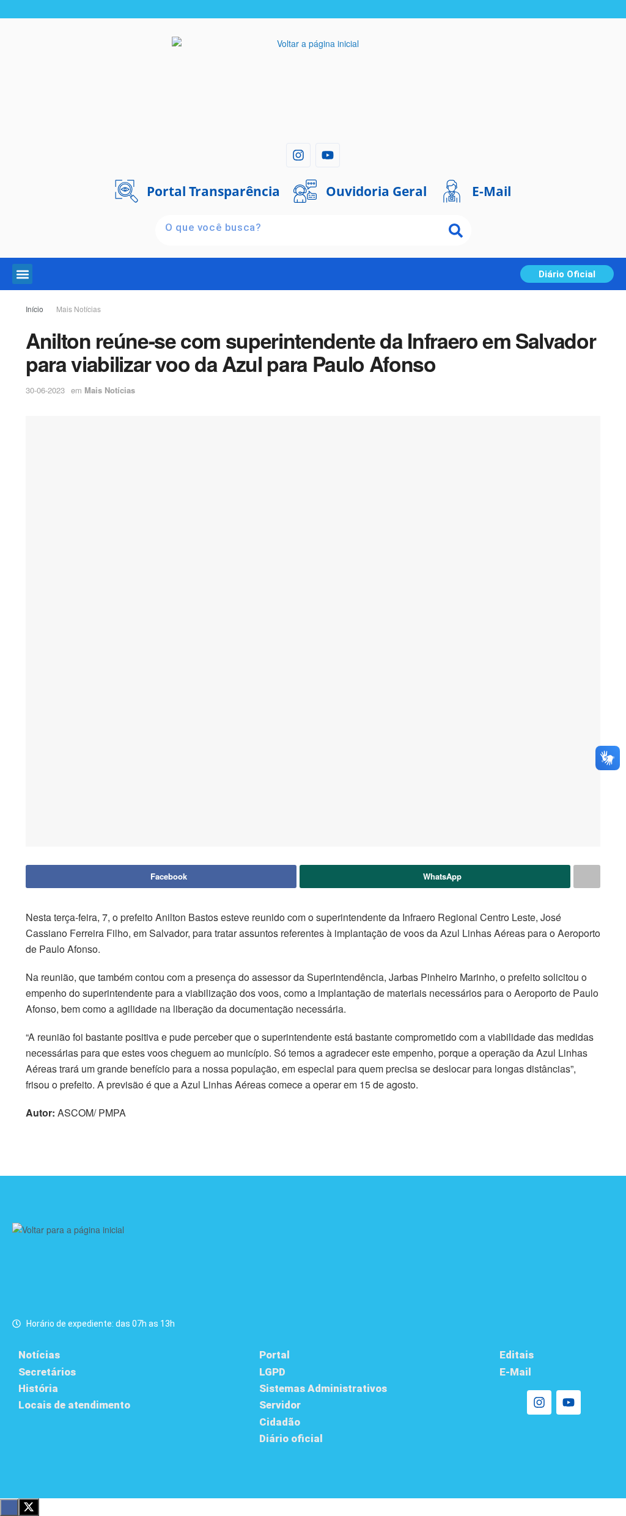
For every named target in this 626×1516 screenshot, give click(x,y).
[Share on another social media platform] (586, 876)
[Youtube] (327, 155)
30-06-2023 (45, 390)
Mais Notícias (78, 309)
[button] (22, 274)
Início (34, 309)
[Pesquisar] (456, 230)
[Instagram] (298, 155)
